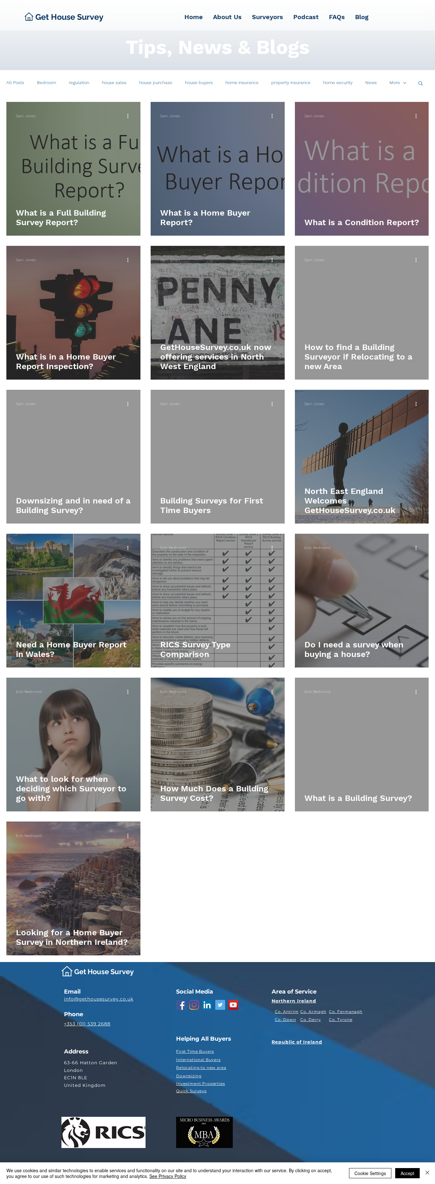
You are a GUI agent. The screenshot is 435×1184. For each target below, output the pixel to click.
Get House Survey (104, 971)
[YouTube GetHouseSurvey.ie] (233, 1005)
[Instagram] (194, 1005)
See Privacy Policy (167, 1176)
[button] (420, 83)
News (371, 82)
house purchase (155, 82)
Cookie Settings (370, 1173)
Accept (407, 1173)
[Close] (427, 1173)
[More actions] (130, 116)
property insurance (290, 82)
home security (338, 82)
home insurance (242, 82)
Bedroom (46, 82)
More (394, 82)
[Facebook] (181, 1005)
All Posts (15, 82)
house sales (114, 82)
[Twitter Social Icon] (220, 1005)
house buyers (199, 82)
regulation (79, 82)
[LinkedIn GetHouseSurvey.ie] (207, 1005)
